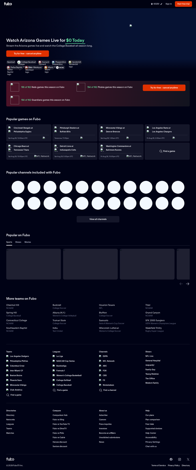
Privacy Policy (174, 465)
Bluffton (103, 312)
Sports (9, 242)
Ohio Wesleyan (35, 67)
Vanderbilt (76, 62)
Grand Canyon (152, 312)
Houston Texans (107, 305)
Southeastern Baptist (16, 328)
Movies (28, 242)
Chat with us (151, 446)
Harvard (45, 62)
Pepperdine (60, 62)
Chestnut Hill (12, 305)
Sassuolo (103, 320)
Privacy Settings (152, 442)
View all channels (98, 219)
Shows (18, 242)
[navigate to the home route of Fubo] (8, 4)
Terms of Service (158, 465)
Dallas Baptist (16, 67)
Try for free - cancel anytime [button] (27, 53)
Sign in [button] (169, 4)
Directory (186, 465)
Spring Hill (11, 312)
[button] (181, 284)
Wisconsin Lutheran (109, 328)
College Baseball (28, 62)
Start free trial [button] (183, 4)
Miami (50, 67)
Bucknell (57, 305)
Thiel (147, 305)
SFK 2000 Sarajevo (155, 320)
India (55, 328)
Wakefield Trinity (153, 328)
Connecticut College (16, 320)
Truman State (59, 320)
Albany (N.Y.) (59, 312)
